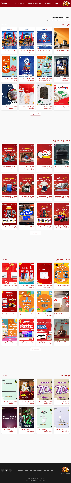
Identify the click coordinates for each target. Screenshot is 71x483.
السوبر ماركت (49, 3)
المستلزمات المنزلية (38, 3)
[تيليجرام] (6, 470)
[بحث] (9, 3)
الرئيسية (56, 3)
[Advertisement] (35, 12)
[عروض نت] (65, 469)
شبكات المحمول (28, 3)
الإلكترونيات (19, 3)
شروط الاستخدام (33, 480)
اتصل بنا (27, 480)
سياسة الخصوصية (41, 480)
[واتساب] (2, 470)
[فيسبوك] (10, 470)
